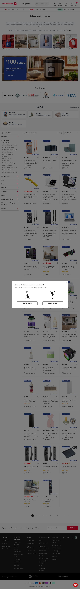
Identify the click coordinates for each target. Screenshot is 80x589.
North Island (27, 303)
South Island (52, 303)
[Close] (66, 283)
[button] (75, 585)
